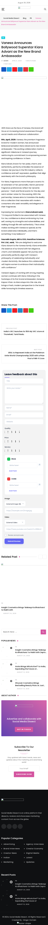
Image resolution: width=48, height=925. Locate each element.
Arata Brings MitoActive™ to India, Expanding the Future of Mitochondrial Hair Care (30, 669)
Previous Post (11, 328)
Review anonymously (16, 535)
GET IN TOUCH (24, 729)
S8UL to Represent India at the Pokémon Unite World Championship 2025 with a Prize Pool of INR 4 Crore (24, 355)
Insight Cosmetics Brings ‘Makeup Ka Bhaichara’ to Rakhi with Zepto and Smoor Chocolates (30, 652)
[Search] (45, 9)
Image (7, 498)
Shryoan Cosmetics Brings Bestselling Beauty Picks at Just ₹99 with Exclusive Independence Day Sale (30, 687)
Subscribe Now (24, 774)
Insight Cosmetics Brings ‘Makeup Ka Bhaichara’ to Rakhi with (23, 608)
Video (7, 517)
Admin (6, 61)
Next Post (38, 350)
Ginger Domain (29, 920)
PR (2, 603)
